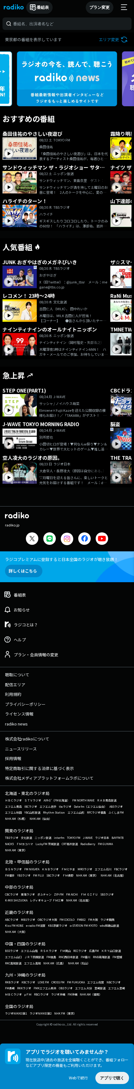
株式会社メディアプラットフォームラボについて (49, 778)
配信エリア (15, 684)
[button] (114, 39)
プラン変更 (99, 7)
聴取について (17, 675)
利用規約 (13, 694)
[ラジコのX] (32, 539)
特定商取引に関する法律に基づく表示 (39, 768)
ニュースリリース (21, 749)
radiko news (16, 724)
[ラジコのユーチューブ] (102, 539)
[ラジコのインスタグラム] (67, 539)
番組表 (43, 7)
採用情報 (13, 758)
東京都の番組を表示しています (33, 39)
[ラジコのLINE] (49, 539)
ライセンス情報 (19, 714)
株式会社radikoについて (27, 739)
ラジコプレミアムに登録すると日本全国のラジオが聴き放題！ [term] (61, 559)
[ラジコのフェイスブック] (84, 539)
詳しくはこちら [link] (23, 571)
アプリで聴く (112, 1078)
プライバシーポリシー (25, 704)
